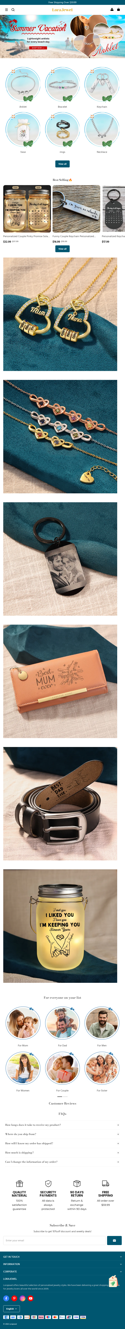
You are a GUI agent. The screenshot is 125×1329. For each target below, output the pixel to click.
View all (62, 163)
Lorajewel (13, 1324)
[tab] (59, 52)
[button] (6, 9)
